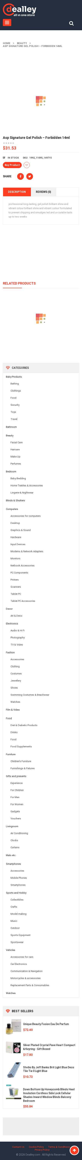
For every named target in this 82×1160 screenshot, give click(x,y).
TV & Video (16, 644)
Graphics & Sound (20, 530)
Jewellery (15, 680)
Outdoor (15, 928)
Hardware (15, 537)
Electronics (12, 623)
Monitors (15, 558)
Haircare (15, 449)
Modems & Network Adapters (26, 551)
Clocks (14, 840)
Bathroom (11, 426)
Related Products (19, 283)
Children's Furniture (20, 761)
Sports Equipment (20, 935)
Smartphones (13, 863)
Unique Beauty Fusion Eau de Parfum (46, 1024)
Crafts (13, 906)
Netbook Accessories (22, 565)
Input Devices (17, 544)
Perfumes (15, 463)
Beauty (22, 43)
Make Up (15, 456)
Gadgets (15, 811)
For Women (16, 804)
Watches (15, 701)
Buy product (12, 165)
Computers (12, 509)
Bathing (14, 383)
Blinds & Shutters (15, 500)
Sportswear (16, 942)
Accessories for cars (21, 956)
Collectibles (16, 899)
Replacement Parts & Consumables (29, 985)
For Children (17, 790)
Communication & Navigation (26, 971)
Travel (13, 419)
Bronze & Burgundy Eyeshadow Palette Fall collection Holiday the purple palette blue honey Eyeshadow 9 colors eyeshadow (41, 339)
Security (14, 404)
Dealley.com (33, 1154)
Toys (13, 412)
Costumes (16, 673)
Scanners (15, 586)
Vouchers (15, 818)
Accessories (17, 659)
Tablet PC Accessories (22, 601)
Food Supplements (21, 746)
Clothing (15, 666)
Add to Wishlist (27, 165)
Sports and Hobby (16, 892)
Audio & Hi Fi (17, 630)
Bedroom (11, 471)
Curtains (14, 847)
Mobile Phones (18, 877)
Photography (17, 637)
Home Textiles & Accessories (26, 485)
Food (13, 397)
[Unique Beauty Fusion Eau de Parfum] (13, 1026)
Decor (9, 608)
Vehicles (10, 950)
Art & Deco (16, 615)
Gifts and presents (16, 776)
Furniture (10, 754)
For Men (14, 797)
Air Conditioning (19, 833)
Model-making (18, 913)
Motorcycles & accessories (25, 978)
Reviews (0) (43, 191)
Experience (16, 783)
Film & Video (13, 709)
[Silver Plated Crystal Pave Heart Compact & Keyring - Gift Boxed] (13, 1047)
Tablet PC (15, 593)
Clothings (15, 390)
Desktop (15, 523)
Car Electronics (18, 964)
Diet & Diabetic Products (23, 725)
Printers (14, 579)
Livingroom (12, 826)
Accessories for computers (25, 516)
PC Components (19, 572)
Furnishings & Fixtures (22, 768)
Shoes (14, 687)
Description (17, 191)
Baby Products (14, 376)
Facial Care (16, 442)
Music (13, 920)
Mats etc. (11, 855)
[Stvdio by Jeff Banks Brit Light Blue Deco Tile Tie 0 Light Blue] (13, 1070)
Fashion (10, 652)
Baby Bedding (18, 478)
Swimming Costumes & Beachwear (29, 694)
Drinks (14, 732)
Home (6, 43)
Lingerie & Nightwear (21, 492)
